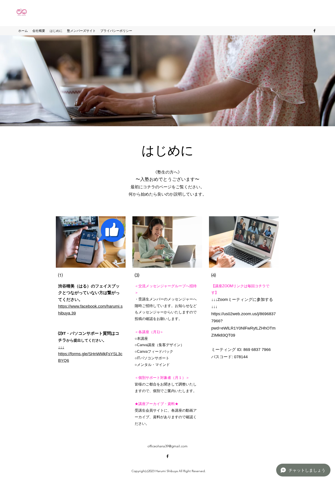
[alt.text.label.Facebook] (314, 30)
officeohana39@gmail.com (167, 446)
